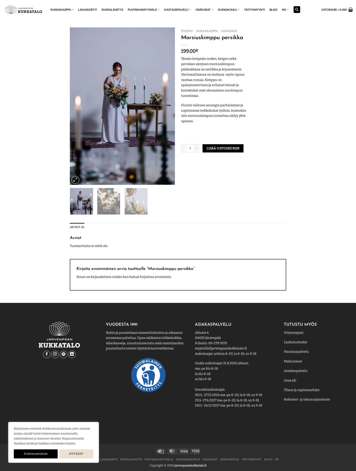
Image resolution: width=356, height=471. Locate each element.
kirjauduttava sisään (106, 277)
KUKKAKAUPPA (60, 9)
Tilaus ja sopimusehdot (302, 390)
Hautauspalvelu (176, 9)
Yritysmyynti (293, 333)
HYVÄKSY (76, 454)
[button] (337, 9)
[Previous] (77, 106)
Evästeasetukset (36, 454)
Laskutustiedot (295, 342)
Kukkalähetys (112, 9)
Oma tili (290, 380)
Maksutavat (293, 361)
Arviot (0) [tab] (77, 227)
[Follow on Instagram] (55, 354)
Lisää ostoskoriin (223, 148)
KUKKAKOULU (227, 9)
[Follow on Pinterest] (63, 354)
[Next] (167, 106)
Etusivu (187, 31)
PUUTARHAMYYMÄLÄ (142, 9)
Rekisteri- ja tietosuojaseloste (307, 399)
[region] (53, 442)
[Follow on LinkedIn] (72, 354)
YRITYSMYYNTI (254, 9)
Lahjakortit (87, 9)
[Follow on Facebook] (46, 354)
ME (284, 9)
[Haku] (297, 9)
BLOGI (273, 9)
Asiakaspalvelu (296, 371)
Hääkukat (203, 9)
